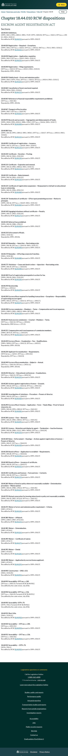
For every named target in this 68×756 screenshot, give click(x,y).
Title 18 (39, 12)
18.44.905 (18, 649)
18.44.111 (18, 477)
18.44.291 (18, 564)
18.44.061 (18, 114)
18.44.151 (18, 169)
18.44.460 (18, 192)
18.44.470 (18, 290)
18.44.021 (18, 50)
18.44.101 (18, 433)
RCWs (23, 12)
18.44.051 (18, 467)
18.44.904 (18, 639)
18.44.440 (18, 269)
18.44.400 (18, 124)
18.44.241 (18, 511)
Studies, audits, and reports (34, 692)
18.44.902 (18, 617)
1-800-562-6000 (34, 677)
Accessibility (34, 719)
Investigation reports (34, 713)
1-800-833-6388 (41, 680)
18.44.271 (18, 543)
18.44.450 (18, 226)
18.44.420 (18, 398)
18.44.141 (18, 158)
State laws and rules (13, 12)
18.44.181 (18, 279)
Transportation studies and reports (34, 705)
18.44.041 (18, 456)
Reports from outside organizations (34, 709)
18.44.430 (18, 388)
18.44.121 (18, 137)
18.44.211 (18, 92)
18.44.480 (18, 258)
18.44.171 (18, 216)
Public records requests (34, 727)
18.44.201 (18, 82)
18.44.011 (18, 39)
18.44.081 (18, 411)
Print (63, 12)
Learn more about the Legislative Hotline (34, 685)
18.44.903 (18, 628)
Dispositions (31, 12)
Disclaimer (33, 752)
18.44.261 (18, 532)
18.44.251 (18, 522)
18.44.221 (18, 490)
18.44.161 (18, 179)
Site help (34, 731)
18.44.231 (18, 501)
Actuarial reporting (34, 701)
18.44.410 (18, 445)
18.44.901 (18, 575)
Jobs (34, 723)
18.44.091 (18, 422)
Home (3, 12)
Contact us (34, 735)
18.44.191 (18, 377)
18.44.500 (18, 313)
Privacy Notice (44, 752)
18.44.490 (18, 248)
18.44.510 (18, 335)
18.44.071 (18, 303)
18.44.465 (18, 205)
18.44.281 (18, 554)
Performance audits (34, 696)
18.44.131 (18, 148)
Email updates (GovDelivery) (34, 739)
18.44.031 (18, 60)
